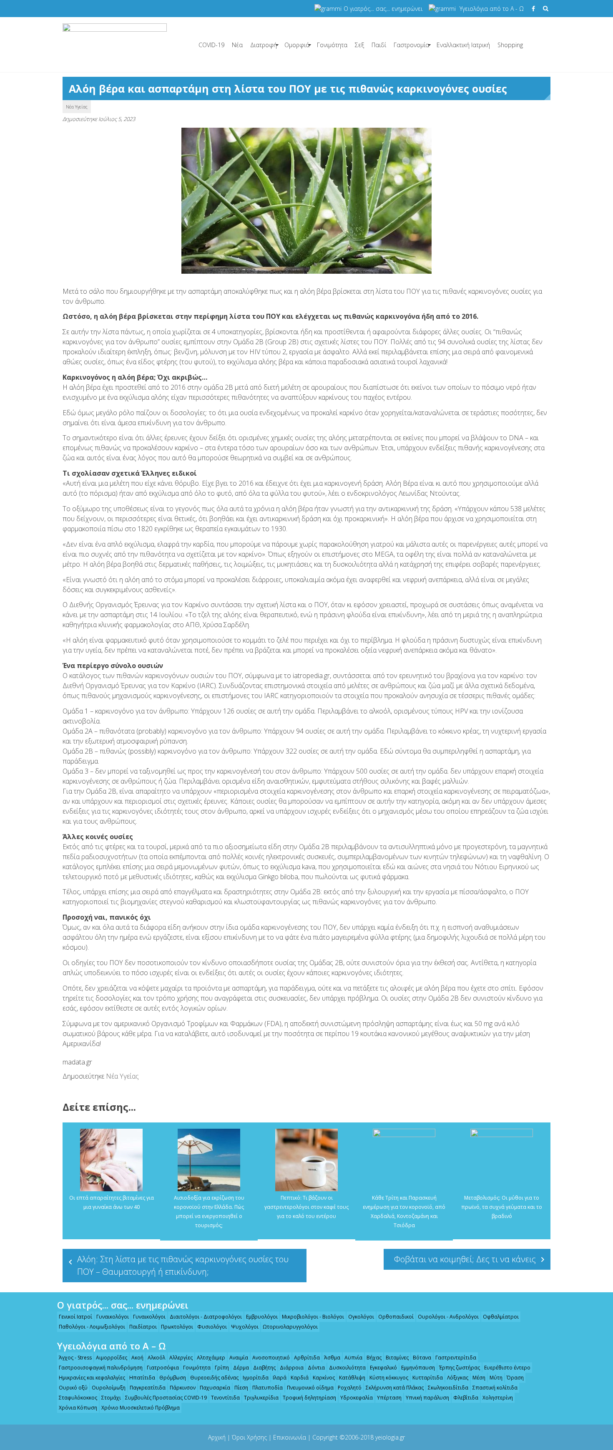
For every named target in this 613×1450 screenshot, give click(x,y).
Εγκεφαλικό (383, 1367)
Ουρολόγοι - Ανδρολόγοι (448, 1316)
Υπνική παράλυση (427, 1397)
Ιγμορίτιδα (256, 1377)
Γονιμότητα (332, 45)
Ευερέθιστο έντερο (507, 1367)
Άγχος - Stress (75, 1357)
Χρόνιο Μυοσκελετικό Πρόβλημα (140, 1407)
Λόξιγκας (457, 1377)
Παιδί (379, 45)
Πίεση (241, 1387)
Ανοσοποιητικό (271, 1357)
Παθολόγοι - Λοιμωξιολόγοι (92, 1326)
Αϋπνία (353, 1357)
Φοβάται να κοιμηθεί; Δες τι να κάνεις (465, 1259)
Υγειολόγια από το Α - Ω (492, 9)
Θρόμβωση (172, 1377)
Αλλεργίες (181, 1357)
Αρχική (217, 1437)
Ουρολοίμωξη (109, 1387)
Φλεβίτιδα (465, 1397)
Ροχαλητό (350, 1387)
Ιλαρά (279, 1377)
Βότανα (422, 1357)
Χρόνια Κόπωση (78, 1407)
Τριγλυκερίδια (261, 1397)
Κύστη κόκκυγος (388, 1377)
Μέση (478, 1377)
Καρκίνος (324, 1377)
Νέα (237, 45)
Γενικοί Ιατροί (75, 1316)
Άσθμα (332, 1357)
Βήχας (374, 1357)
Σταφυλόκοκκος (78, 1397)
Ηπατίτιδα (142, 1377)
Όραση (515, 1377)
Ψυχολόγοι (245, 1326)
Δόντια (316, 1367)
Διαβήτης (264, 1367)
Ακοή (137, 1357)
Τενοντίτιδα (225, 1397)
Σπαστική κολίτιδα (495, 1387)
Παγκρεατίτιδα (148, 1387)
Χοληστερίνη (497, 1397)
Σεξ (359, 45)
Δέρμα (241, 1367)
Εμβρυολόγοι (262, 1316)
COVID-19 (211, 45)
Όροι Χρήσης (249, 1437)
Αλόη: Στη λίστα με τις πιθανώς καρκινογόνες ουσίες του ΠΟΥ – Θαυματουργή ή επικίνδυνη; (183, 1265)
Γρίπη (222, 1367)
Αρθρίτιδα (307, 1357)
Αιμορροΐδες (111, 1357)
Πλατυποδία (267, 1387)
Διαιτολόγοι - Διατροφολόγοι (206, 1316)
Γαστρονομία (411, 45)
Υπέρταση (389, 1397)
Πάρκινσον (183, 1387)
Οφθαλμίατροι (501, 1316)
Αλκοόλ (156, 1357)
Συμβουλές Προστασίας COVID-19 (166, 1397)
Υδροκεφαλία (356, 1397)
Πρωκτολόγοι (177, 1326)
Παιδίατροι (143, 1326)
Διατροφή (263, 45)
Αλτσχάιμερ (211, 1357)
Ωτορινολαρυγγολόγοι (290, 1326)
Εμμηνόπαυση (418, 1367)
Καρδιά (300, 1377)
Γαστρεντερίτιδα (455, 1357)
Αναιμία (238, 1357)
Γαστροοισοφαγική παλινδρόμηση (101, 1367)
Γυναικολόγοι (112, 1316)
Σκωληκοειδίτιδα (448, 1387)
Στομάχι (111, 1397)
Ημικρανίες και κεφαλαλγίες (92, 1377)
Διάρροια (292, 1367)
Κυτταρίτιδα (427, 1377)
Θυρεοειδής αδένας (214, 1377)
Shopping (510, 45)
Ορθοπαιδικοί (396, 1316)
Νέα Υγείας (77, 106)
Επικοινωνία (289, 1437)
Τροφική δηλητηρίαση (309, 1397)
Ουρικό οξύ (73, 1387)
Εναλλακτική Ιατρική (463, 45)
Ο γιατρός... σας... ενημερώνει (383, 9)
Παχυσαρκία (215, 1387)
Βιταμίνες (397, 1357)
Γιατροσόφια (163, 1367)
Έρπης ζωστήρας (459, 1367)
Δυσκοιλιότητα (347, 1367)
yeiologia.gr (390, 1437)
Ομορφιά (296, 45)
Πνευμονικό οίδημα (310, 1387)
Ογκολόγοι (361, 1316)
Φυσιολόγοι (212, 1326)
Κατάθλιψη (352, 1377)
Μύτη (496, 1377)
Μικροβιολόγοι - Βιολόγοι (313, 1316)
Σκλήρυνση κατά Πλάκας (395, 1387)
